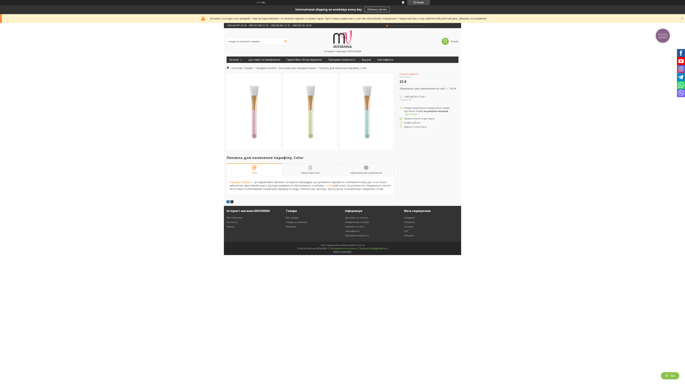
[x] (231, 202)
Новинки (291, 226)
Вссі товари (292, 217)
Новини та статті (354, 226)
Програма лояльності (341, 59)
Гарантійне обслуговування (304, 59)
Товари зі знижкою (296, 222)
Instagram (409, 217)
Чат (673, 375)
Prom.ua (360, 245)
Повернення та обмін (357, 222)
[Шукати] (285, 41)
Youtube (408, 226)
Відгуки (366, 59)
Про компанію (235, 217)
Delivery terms (377, 9)
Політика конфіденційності (373, 248)
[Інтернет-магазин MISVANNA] (342, 39)
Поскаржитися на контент (343, 248)
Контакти (232, 222)
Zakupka (409, 235)
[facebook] (228, 202)
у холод (329, 185)
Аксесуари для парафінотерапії (297, 68)
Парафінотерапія (265, 68)
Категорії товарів (242, 68)
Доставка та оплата (356, 217)
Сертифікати (385, 59)
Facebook (409, 222)
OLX (406, 231)
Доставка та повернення (264, 59)
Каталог (234, 59)
